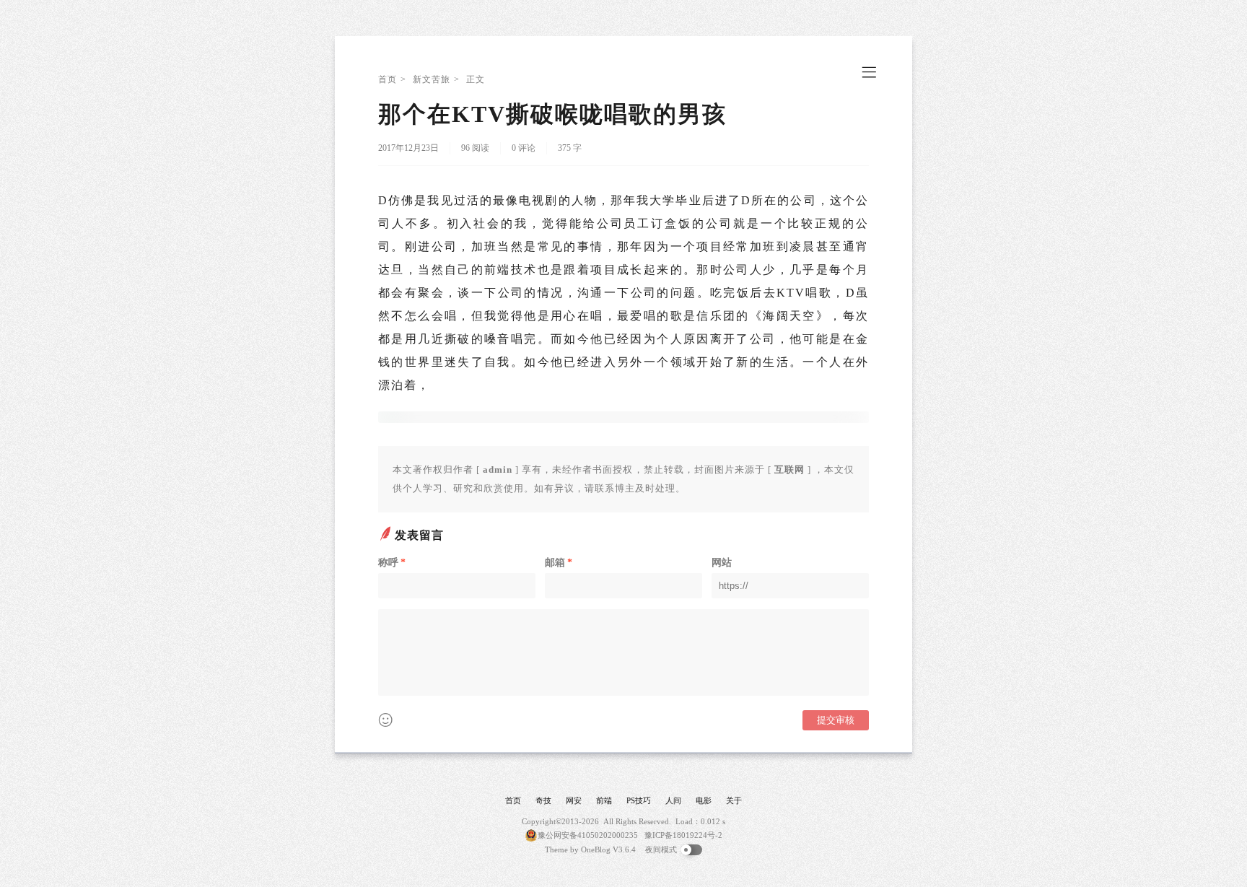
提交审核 (835, 720)
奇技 (543, 800)
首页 (387, 79)
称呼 (392, 562)
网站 (722, 562)
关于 (734, 800)
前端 (604, 800)
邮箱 (558, 562)
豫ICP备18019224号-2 (683, 835)
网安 (574, 800)
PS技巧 (638, 800)
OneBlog (596, 849)
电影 (704, 800)
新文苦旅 (431, 79)
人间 (673, 800)
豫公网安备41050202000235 (588, 835)
